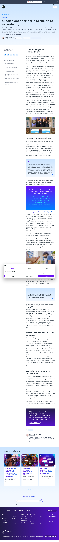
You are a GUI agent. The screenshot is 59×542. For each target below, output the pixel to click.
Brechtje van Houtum (9, 37)
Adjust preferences (29, 276)
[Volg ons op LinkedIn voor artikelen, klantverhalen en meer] (50, 536)
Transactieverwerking (16, 525)
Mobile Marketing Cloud (52, 517)
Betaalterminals (15, 514)
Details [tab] (29, 268)
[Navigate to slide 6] (34, 489)
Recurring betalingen (14, 519)
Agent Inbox (23, 522)
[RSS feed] (53, 536)
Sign (50, 523)
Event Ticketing (24, 516)
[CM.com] (3, 7)
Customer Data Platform (43, 515)
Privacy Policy (29, 504)
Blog (14, 510)
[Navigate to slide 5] (32, 489)
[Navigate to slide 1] (25, 489)
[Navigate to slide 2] (27, 489)
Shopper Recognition (14, 522)
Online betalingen (5, 524)
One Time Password (51, 520)
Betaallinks (4, 518)
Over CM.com (6, 510)
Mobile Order (5, 522)
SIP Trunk (4, 514)
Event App (42, 521)
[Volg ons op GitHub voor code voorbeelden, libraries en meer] (46, 536)
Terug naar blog (6, 14)
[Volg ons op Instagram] (48, 536)
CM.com (4, 17)
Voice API (4, 516)
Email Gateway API (43, 518)
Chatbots (32, 523)
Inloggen (54, 4)
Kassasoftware (52, 514)
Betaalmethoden (5, 520)
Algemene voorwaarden (16, 536)
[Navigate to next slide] (55, 466)
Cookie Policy (25, 536)
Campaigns (32, 520)
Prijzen (44, 7)
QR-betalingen (14, 516)
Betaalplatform (33, 514)
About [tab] (47, 268)
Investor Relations (39, 536)
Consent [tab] (12, 268)
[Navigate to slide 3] (29, 489)
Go (44, 1)
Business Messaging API (33, 517)
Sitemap (32, 536)
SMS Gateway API (24, 514)
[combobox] (34, 2)
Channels (32, 521)
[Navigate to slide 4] (30, 489)
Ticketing (50, 525)
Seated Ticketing (24, 520)
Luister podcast (34, 422)
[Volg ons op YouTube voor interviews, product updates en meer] (55, 536)
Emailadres (19, 499)
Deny (13, 276)
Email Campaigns (43, 520)
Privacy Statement (5, 536)
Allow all (46, 276)
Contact (28, 510)
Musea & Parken (24, 518)
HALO (41, 523)
